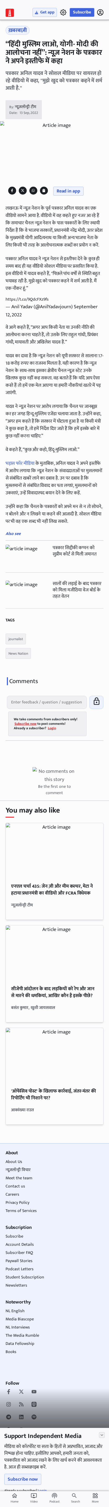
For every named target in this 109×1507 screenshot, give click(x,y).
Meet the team (19, 1178)
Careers (12, 1194)
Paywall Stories (19, 1260)
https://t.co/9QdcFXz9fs (27, 299)
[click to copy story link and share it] (44, 190)
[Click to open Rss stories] (21, 1405)
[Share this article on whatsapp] (33, 190)
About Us (14, 1161)
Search (75, 1501)
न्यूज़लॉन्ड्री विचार (18, 1169)
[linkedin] (21, 1417)
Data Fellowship (20, 1343)
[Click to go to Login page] (100, 12)
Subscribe (82, 12)
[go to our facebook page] (8, 1392)
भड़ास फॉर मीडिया (20, 463)
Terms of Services (21, 1210)
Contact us (15, 1186)
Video (34, 1498)
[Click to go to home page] (10, 13)
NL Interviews (18, 1327)
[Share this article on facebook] (12, 190)
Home (15, 1498)
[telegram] (8, 1417)
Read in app (68, 191)
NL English (15, 1311)
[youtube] (34, 1392)
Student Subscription (25, 1277)
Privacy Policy (17, 1202)
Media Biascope (20, 1319)
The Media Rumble (22, 1335)
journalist (15, 639)
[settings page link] (63, 12)
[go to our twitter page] (21, 1392)
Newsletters (16, 1285)
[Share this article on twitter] (22, 190)
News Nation (18, 653)
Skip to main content (30, 36)
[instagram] (8, 1405)
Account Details (20, 1244)
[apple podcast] (34, 1405)
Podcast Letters (20, 1269)
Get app (47, 12)
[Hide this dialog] (102, 1435)
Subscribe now (23, 1479)
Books (11, 1351)
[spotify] (34, 1417)
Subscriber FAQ (19, 1252)
